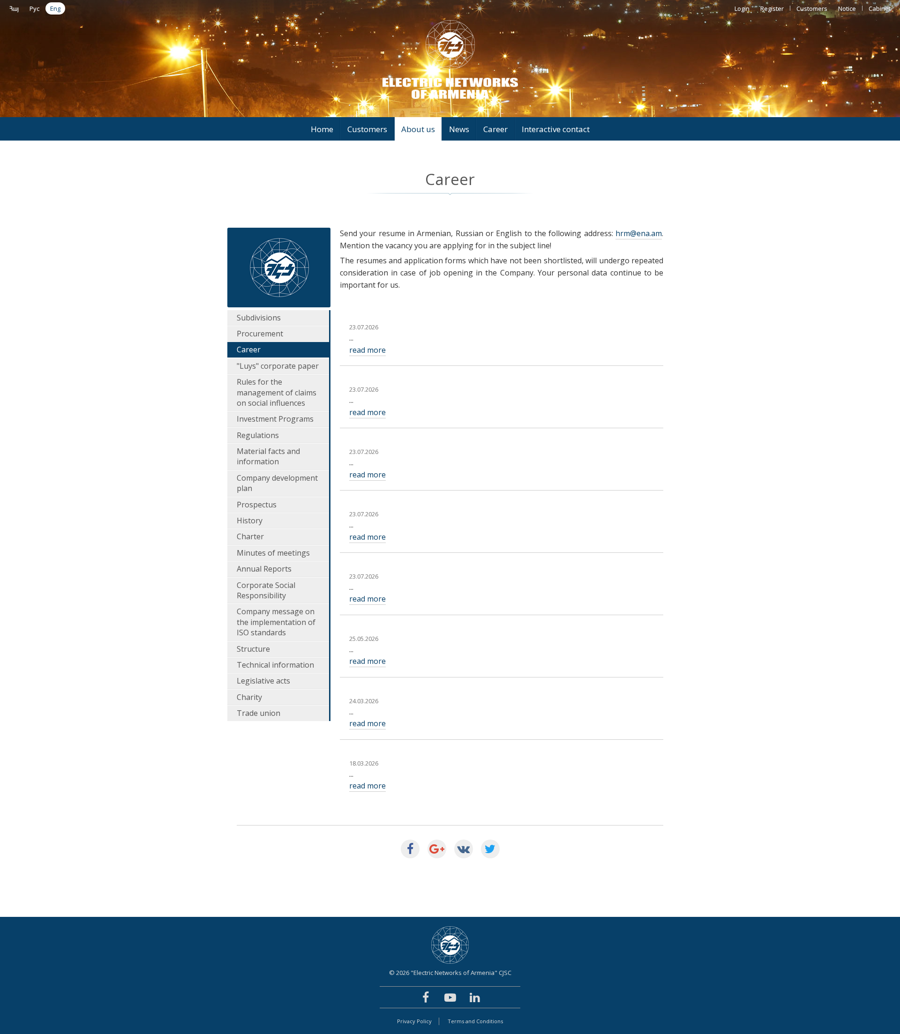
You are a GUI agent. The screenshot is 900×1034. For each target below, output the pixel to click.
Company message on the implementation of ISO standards (276, 622)
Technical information (275, 665)
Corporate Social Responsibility (266, 590)
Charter (250, 536)
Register (772, 8)
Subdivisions (259, 317)
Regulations (258, 435)
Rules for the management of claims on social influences (276, 392)
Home (322, 129)
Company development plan (277, 483)
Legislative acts (263, 681)
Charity (249, 697)
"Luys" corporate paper (278, 366)
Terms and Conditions (475, 1021)
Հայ (14, 8)
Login (742, 8)
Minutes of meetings (273, 553)
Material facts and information (268, 456)
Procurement (260, 333)
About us (418, 129)
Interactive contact (556, 129)
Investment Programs (275, 419)
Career (495, 129)
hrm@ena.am (638, 233)
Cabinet (880, 8)
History (249, 520)
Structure (253, 649)
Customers (811, 8)
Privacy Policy (414, 1021)
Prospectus (257, 504)
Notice (847, 8)
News (459, 129)
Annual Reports (264, 569)
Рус (34, 8)
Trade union (258, 713)
